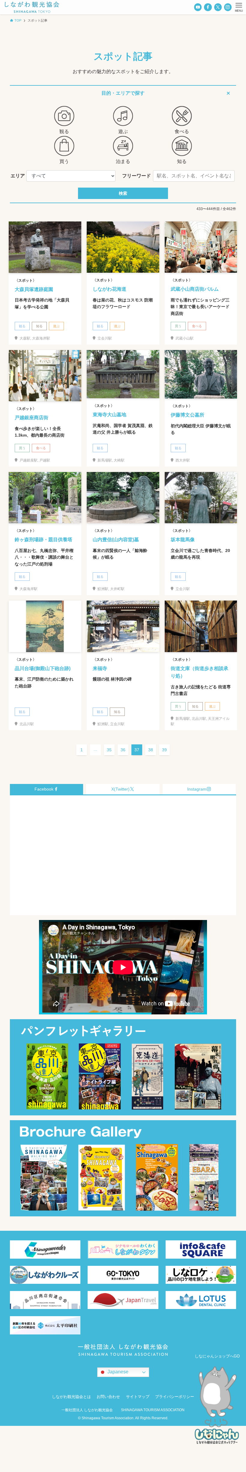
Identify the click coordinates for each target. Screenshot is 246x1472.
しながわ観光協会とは (71, 1396)
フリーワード (136, 175)
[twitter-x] (218, 7)
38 (150, 749)
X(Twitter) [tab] (120, 789)
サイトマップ (137, 1396)
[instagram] (228, 7)
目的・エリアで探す (123, 93)
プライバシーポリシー (174, 1396)
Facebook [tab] (43, 789)
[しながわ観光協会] (32, 7)
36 (123, 749)
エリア (17, 175)
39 (164, 749)
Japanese (117, 1372)
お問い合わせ (108, 1396)
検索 (123, 193)
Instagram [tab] (196, 789)
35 (109, 749)
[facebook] (208, 7)
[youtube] (198, 7)
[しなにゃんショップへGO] (217, 1407)
